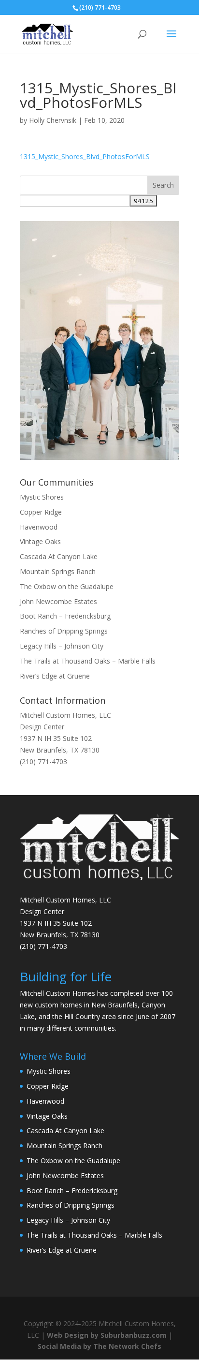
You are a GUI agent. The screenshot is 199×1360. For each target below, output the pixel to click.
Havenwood (38, 527)
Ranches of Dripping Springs (64, 631)
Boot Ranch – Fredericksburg (65, 616)
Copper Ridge (41, 512)
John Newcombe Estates (58, 601)
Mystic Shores (42, 497)
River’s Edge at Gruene (55, 675)
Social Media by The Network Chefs (99, 1346)
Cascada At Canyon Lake (59, 556)
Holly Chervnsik (52, 120)
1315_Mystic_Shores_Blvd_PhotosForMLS (85, 156)
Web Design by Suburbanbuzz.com (107, 1335)
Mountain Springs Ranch (58, 571)
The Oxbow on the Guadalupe (67, 586)
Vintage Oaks (40, 541)
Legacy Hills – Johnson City (61, 645)
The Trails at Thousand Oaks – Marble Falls (88, 660)
